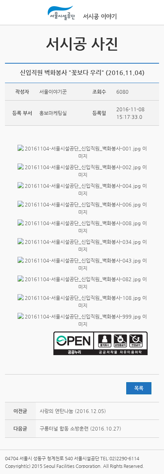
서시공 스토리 (152, 43)
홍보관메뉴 (151, 13)
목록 (138, 388)
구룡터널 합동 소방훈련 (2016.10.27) (80, 428)
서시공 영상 (12, 43)
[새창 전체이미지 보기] (82, 156)
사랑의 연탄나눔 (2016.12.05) (73, 411)
